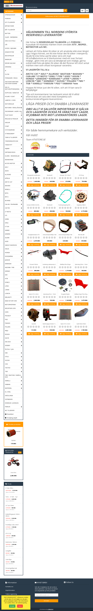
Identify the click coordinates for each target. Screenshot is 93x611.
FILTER (7, 74)
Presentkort (10, 414)
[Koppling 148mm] (81, 196)
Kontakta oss (9, 586)
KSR (6, 275)
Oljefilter (13, 440)
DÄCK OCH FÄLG (10, 41)
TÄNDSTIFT (8, 145)
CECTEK (7, 208)
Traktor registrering (11, 594)
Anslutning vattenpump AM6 (50, 264)
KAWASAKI (8, 264)
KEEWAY (7, 271)
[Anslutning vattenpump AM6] (50, 256)
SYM (6, 364)
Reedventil (49, 175)
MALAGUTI (8, 297)
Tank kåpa (8, 559)
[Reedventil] (50, 166)
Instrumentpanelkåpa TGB (49, 234)
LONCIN (7, 293)
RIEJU (6, 330)
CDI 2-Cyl (8, 533)
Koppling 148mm (81, 205)
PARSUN (7, 407)
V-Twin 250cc (9, 488)
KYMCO (7, 282)
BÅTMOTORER (9, 26)
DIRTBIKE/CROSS (10, 152)
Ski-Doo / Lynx (9, 349)
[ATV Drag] (81, 166)
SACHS (7, 338)
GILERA (7, 238)
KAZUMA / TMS (9, 267)
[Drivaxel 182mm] (34, 256)
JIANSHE (7, 260)
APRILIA (7, 178)
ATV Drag (81, 175)
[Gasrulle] (34, 315)
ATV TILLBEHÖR (10, 22)
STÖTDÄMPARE (10, 130)
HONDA (7, 252)
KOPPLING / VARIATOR (12, 93)
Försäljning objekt (11, 418)
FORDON (8, 18)
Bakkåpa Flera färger (65, 264)
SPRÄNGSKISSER (10, 15)
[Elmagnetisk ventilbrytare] (34, 166)
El (5, 70)
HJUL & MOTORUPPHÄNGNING (12, 88)
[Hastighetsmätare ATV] (34, 226)
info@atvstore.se (37, 58)
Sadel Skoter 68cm (81, 324)
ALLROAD (8, 174)
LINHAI (7, 290)
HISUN (7, 249)
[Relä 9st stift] (81, 226)
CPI (6, 215)
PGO (6, 319)
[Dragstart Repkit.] (65, 285)
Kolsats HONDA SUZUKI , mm (34, 205)
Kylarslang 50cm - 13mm (81, 264)
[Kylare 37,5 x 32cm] (34, 285)
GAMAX (7, 230)
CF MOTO (8, 212)
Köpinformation (10, 590)
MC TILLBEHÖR (9, 410)
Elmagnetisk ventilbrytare (33, 175)
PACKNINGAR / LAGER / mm (13, 111)
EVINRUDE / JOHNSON (11, 403)
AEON (7, 171)
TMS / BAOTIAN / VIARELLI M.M (13, 376)
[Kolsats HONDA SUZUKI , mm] (34, 196)
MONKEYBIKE (9, 159)
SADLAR (7, 122)
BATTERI (7, 33)
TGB (6, 371)
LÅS (6, 44)
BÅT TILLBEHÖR (10, 30)
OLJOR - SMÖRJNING (11, 37)
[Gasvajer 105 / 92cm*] (65, 166)
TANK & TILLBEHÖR (11, 137)
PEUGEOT (8, 316)
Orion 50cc (13, 472)
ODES (6, 312)
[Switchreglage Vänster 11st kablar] (50, 315)
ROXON (7, 334)
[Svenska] (11, 2)
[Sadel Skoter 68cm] (81, 315)
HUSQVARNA (9, 256)
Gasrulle (34, 324)
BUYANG (7, 200)
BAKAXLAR (8, 59)
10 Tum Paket (9, 505)
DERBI (7, 219)
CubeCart (50, 609)
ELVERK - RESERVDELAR (12, 156)
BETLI (7, 197)
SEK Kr (6, 1)
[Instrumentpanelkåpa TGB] (50, 226)
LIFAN (7, 286)
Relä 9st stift (81, 234)
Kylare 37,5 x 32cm (34, 294)
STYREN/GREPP (9, 133)
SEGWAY (7, 345)
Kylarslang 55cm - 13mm (49, 294)
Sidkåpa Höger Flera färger (81, 294)
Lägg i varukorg (34, 185)
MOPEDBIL (8, 388)
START (7, 126)
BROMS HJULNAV (10, 63)
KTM (6, 278)
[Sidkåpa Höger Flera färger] (81, 285)
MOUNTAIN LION (10, 308)
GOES (6, 241)
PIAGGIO (7, 323)
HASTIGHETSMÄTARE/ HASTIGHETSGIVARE (11, 82)
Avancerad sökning (32, 7)
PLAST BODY (9, 115)
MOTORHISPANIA (10, 304)
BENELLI (7, 189)
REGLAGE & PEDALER (11, 119)
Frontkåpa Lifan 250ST (12, 525)
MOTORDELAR (9, 104)
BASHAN (7, 186)
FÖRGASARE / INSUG (11, 78)
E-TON (7, 226)
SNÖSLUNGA (9, 395)
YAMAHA (7, 384)
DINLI (6, 223)
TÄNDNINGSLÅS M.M (11, 141)
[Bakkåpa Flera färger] (65, 256)
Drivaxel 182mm (34, 264)
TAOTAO (7, 368)
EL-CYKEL (8, 392)
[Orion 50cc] (13, 464)
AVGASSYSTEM (9, 52)
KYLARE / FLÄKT (10, 96)
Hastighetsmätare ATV (34, 234)
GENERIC (7, 234)
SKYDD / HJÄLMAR (10, 48)
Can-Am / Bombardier (11, 204)
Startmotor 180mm (11, 542)
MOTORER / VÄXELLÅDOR (13, 107)
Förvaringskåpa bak (11, 568)
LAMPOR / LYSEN (10, 100)
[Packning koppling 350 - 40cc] (65, 196)
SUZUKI (7, 360)
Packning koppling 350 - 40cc (65, 205)
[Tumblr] (88, 2)
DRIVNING (8, 67)
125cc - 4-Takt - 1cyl (11, 497)
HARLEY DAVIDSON (11, 245)
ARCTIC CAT (8, 182)
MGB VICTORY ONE (11, 301)
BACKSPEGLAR (9, 56)
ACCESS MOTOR (10, 163)
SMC (6, 353)
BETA (6, 193)
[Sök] (65, 10)
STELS (7, 356)
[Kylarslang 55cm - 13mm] (50, 285)
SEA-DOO (8, 342)
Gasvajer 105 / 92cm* (65, 175)
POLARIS (7, 327)
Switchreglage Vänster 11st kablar (50, 324)
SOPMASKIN (8, 399)
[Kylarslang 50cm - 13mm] (81, 256)
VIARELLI (7, 381)
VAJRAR (7, 148)
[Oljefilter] (13, 433)
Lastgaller (8, 551)
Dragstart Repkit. (65, 294)
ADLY (6, 167)
